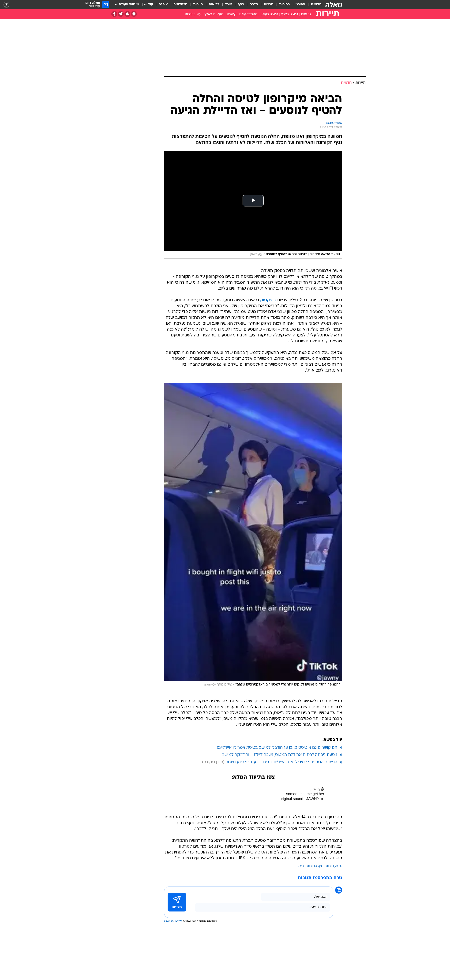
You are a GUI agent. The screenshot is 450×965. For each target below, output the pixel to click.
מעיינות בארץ (213, 14)
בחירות (284, 4)
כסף (241, 4)
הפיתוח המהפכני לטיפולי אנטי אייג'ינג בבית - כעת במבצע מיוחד (281, 762)
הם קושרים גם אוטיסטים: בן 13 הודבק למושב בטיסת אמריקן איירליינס (277, 748)
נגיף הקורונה (314, 866)
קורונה (329, 866)
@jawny (317, 789)
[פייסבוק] (114, 14)
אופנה (163, 4)
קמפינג (231, 14)
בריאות (214, 4)
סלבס (254, 4)
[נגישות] (6, 5)
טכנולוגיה (180, 4)
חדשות (316, 4)
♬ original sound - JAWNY (302, 799)
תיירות (198, 4)
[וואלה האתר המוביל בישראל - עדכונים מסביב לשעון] (333, 4)
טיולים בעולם (269, 14)
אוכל (228, 4)
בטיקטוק (268, 300)
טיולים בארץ (289, 14)
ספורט (300, 4)
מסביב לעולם (248, 14)
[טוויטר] (121, 14)
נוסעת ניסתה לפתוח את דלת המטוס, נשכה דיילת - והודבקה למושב (279, 755)
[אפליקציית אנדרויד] (134, 14)
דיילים (300, 866)
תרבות (269, 4)
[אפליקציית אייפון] (127, 14)
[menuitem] (313, 4)
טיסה (338, 866)
